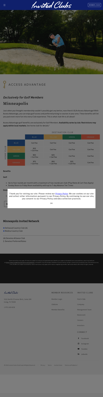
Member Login (94, 5)
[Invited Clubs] (52, 5)
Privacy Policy (61, 193)
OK (51, 203)
